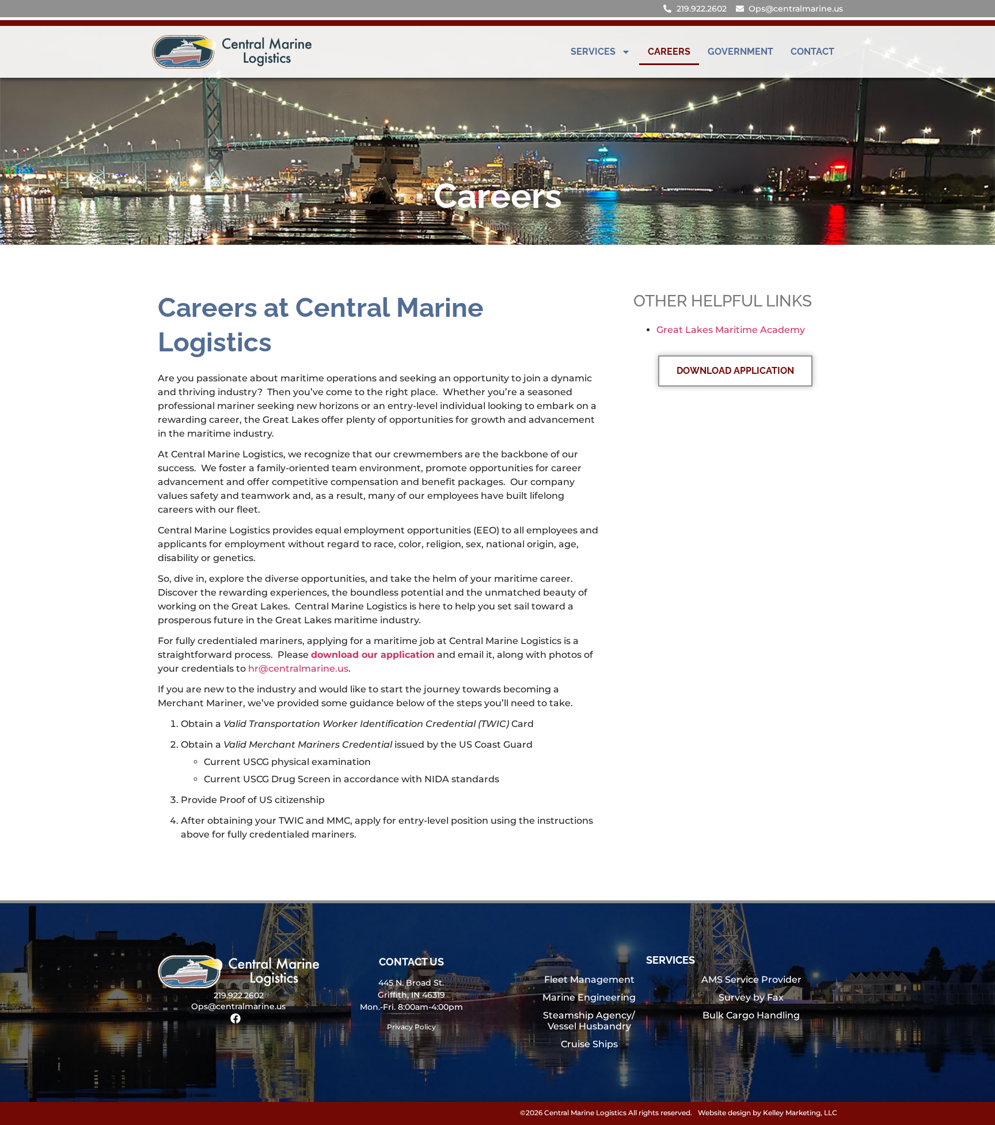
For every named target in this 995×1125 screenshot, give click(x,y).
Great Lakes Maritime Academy (730, 329)
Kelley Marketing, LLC (800, 1112)
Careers (669, 51)
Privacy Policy (411, 1026)
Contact (812, 51)
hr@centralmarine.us (298, 668)
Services (593, 51)
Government (740, 51)
